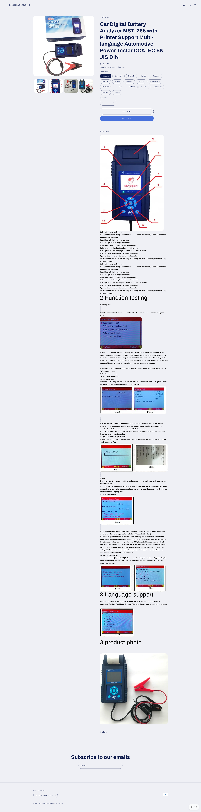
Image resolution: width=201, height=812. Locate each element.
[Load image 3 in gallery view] (71, 86)
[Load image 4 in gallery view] (86, 86)
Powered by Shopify (56, 803)
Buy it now (127, 118)
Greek (143, 87)
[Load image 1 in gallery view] (41, 86)
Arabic (105, 92)
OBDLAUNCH (44, 803)
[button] (5, 5)
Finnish (129, 81)
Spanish (118, 76)
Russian (156, 76)
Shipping (103, 67)
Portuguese (107, 87)
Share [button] (104, 732)
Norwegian (155, 81)
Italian (143, 76)
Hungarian (157, 87)
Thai (120, 87)
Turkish (132, 87)
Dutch (141, 81)
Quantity (103, 98)
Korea (117, 92)
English (105, 76)
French (131, 76)
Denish (105, 81)
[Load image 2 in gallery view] (56, 86)
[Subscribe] (119, 766)
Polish (117, 81)
